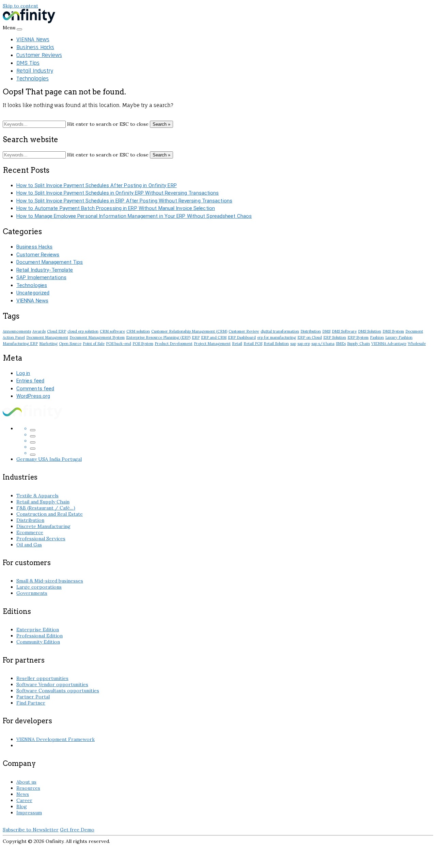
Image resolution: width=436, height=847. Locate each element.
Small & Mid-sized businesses (49, 581)
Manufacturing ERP (20, 343)
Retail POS (253, 343)
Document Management (47, 337)
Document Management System (97, 337)
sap (293, 343)
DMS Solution (369, 331)
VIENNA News (32, 39)
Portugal (72, 459)
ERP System (358, 337)
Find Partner (30, 703)
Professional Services (40, 538)
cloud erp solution (82, 331)
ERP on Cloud (309, 337)
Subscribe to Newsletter (31, 830)
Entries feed (30, 381)
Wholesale (417, 343)
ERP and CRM (214, 337)
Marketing (48, 343)
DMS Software (344, 331)
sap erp (303, 343)
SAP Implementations (41, 277)
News (22, 794)
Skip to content (20, 6)
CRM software (112, 331)
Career (24, 800)
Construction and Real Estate (49, 514)
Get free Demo (77, 830)
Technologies (32, 78)
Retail (237, 343)
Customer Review (244, 331)
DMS (326, 331)
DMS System (393, 331)
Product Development (173, 343)
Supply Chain (358, 343)
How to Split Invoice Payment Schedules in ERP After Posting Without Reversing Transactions (124, 201)
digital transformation (280, 331)
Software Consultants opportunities (57, 690)
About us (26, 782)
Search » (161, 124)
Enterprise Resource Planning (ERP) (158, 337)
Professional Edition (39, 636)
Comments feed (35, 388)
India (55, 459)
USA (43, 459)
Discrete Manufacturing (43, 526)
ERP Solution (334, 337)
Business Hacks (35, 47)
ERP (196, 337)
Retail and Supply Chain (42, 502)
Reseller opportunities (42, 678)
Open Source (70, 343)
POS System (143, 343)
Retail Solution (276, 343)
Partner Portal (33, 697)
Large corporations (39, 587)
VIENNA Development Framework (55, 739)
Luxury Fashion (398, 337)
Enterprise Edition (37, 629)
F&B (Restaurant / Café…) (45, 508)
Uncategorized (32, 293)
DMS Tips (28, 63)
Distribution (310, 331)
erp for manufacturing (276, 337)
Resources (28, 788)
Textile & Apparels (37, 496)
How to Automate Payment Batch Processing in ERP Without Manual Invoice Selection (115, 208)
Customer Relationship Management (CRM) (189, 331)
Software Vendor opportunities (52, 684)
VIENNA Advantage (388, 343)
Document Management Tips (49, 262)
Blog (21, 806)
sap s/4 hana (322, 343)
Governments (31, 593)
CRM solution (138, 331)
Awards (39, 331)
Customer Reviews (39, 55)
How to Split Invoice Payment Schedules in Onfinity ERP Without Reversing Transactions (117, 193)
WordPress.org (33, 396)
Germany (27, 459)
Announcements (17, 331)
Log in (23, 373)
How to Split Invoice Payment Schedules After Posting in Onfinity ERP (96, 185)
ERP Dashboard (242, 337)
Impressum (29, 813)
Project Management (212, 343)
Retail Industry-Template (44, 270)
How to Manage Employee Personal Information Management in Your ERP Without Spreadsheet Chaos (134, 216)
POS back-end (118, 343)
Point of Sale (94, 343)
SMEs (341, 343)
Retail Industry (34, 71)
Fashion (377, 337)
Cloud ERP (56, 331)
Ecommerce (29, 532)
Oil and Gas (29, 545)
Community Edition (38, 642)
